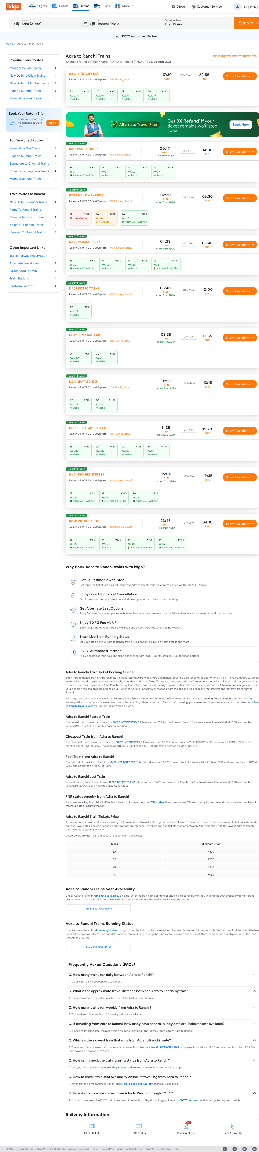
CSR (177, 1149)
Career (120, 1149)
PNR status (157, 802)
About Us (150, 1149)
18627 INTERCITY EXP (126, 722)
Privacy (96, 1149)
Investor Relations (164, 1149)
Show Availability (238, 76)
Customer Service (134, 1149)
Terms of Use (108, 1149)
